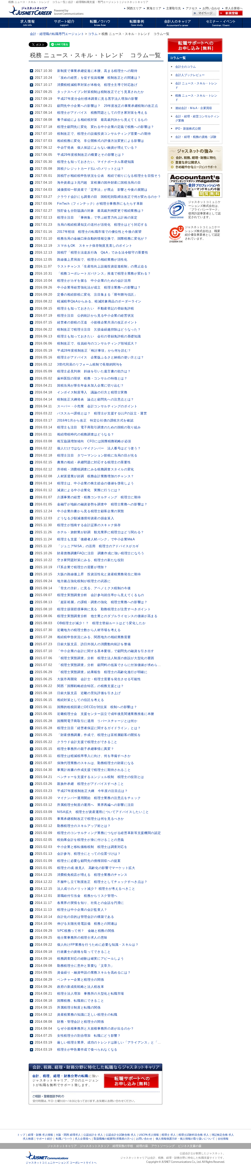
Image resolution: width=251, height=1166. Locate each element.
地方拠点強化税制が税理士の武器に (84, 581)
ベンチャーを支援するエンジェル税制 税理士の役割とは (100, 777)
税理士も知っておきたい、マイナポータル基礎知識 (95, 162)
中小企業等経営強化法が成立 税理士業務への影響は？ (99, 287)
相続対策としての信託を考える (80, 700)
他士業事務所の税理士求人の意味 (82, 937)
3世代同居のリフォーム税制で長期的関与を (90, 364)
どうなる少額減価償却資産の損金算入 (85, 518)
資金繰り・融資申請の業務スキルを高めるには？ (94, 972)
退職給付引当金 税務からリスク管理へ (87, 896)
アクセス (192, 8)
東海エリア (154, 8)
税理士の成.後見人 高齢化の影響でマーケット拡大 (96, 868)
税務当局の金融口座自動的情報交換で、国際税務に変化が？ (102, 238)
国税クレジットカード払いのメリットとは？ (90, 168)
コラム (93, 34)
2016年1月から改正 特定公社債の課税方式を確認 (95, 420)
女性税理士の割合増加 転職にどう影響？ (89, 1035)
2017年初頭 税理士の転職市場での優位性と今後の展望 (99, 231)
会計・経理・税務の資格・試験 (195, 137)
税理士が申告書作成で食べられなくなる (87, 1049)
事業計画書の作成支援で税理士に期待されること (94, 770)
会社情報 (223, 1138)
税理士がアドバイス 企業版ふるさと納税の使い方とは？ (100, 357)
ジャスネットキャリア (62, 1146)
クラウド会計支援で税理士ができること (87, 742)
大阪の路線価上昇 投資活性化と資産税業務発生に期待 (99, 574)
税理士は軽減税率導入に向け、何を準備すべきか (94, 756)
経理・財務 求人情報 (40, 1134)
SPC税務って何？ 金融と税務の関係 (85, 931)
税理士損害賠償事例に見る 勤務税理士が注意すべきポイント (104, 609)
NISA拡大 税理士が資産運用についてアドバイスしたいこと (103, 812)
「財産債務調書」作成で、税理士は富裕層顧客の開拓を (99, 735)
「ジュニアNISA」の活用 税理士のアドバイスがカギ (98, 546)
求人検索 (28, 1138)
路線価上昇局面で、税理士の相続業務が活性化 (92, 259)
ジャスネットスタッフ (94, 1146)
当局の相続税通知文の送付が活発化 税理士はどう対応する (102, 224)
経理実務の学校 (123, 1146)
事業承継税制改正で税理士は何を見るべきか (90, 819)
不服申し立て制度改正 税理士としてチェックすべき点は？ (102, 882)
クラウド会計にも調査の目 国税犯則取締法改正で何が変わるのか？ (109, 197)
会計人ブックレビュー (190, 75)
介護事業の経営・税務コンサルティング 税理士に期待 (99, 497)
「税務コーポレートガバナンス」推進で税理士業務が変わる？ (104, 273)
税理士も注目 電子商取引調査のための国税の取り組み (99, 427)
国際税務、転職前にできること (80, 1000)
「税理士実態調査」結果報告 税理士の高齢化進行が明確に (102, 672)
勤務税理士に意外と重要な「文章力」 (85, 965)
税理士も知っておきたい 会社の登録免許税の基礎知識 (99, 336)
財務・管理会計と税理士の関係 (80, 1021)
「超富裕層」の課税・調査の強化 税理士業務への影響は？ (102, 602)
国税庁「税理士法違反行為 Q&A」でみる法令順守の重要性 (102, 252)
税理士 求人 (169, 1134)
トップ (21, 1134)
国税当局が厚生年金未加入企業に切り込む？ (90, 385)
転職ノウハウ (64, 1138)
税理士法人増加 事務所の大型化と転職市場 (90, 993)
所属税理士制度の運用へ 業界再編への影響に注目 (95, 805)
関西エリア (134, 8)
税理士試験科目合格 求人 (193, 1134)
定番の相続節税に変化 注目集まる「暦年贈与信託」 (97, 294)
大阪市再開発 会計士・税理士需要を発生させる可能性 (99, 679)
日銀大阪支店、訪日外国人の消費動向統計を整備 (94, 644)
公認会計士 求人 (93, 1134)
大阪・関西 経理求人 (68, 1134)
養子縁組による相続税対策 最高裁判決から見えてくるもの (102, 120)
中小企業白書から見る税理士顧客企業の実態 (90, 511)
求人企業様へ (234, 8)
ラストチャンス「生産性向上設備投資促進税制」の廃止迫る (102, 266)
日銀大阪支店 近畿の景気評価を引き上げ (89, 693)
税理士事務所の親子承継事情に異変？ (85, 749)
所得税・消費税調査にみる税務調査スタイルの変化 (95, 469)
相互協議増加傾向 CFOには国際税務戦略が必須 (94, 441)
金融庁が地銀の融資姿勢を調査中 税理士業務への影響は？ (102, 504)
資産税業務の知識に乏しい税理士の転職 (87, 1014)
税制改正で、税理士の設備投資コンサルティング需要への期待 (104, 133)
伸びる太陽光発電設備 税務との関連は (87, 923)
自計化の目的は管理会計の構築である (85, 917)
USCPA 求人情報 (149, 1134)
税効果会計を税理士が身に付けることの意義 (90, 840)
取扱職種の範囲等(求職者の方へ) (113, 1138)
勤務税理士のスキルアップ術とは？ (84, 826)
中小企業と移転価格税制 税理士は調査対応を (92, 847)
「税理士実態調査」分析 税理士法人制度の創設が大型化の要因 (105, 658)
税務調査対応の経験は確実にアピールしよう (90, 958)
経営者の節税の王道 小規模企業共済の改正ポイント (97, 322)
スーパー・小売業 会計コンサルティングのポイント (97, 406)
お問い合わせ (211, 8)
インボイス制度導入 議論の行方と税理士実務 (92, 392)
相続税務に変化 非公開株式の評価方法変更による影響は (100, 141)
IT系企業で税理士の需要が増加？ (82, 567)
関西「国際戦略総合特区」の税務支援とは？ (90, 686)
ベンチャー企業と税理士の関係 (80, 979)
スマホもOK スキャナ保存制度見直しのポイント (94, 245)
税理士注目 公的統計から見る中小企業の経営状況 (95, 315)
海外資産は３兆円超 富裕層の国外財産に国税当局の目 (99, 182)
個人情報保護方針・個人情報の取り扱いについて (185, 1138)
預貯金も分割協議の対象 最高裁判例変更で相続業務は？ (100, 210)
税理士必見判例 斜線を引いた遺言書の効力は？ (94, 371)
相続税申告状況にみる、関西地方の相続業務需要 (94, 637)
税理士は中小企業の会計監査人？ (82, 909)
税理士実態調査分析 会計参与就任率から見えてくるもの (100, 595)
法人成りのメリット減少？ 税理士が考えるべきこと (96, 888)
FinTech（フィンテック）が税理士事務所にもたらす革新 (100, 203)
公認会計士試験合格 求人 (121, 1134)
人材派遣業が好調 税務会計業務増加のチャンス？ (95, 476)
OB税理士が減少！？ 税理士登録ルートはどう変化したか (101, 623)
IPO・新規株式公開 (188, 128)
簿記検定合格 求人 (223, 1134)
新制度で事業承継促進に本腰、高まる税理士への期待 (97, 71)
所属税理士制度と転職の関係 (78, 1007)
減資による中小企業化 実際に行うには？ (89, 490)
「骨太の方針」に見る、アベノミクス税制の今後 (94, 588)
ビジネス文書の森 (189, 1146)
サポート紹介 (44, 1138)
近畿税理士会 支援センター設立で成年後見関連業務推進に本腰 (105, 714)
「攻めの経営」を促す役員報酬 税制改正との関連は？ (99, 77)
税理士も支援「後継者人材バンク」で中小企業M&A (96, 539)
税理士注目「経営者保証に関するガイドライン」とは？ (99, 728)
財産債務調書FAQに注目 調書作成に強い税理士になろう (100, 553)
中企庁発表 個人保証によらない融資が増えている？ (97, 147)
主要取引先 (173, 8)
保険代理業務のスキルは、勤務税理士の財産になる (95, 763)
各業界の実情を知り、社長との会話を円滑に (90, 903)
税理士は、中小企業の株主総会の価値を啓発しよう (95, 483)
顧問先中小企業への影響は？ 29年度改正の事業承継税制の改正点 (107, 106)
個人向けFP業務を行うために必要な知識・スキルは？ (97, 944)
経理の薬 (142, 1146)
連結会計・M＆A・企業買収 (193, 108)
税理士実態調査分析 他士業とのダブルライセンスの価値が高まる (107, 616)
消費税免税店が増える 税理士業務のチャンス (92, 875)
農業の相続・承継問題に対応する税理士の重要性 (94, 462)
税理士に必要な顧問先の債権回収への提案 (89, 861)
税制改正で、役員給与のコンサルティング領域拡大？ (97, 343)
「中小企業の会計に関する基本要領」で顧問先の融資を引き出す (105, 651)
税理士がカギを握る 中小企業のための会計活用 (94, 280)
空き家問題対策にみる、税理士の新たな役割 (90, 560)
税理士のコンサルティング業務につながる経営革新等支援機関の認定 (109, 833)
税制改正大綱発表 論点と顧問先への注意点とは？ (95, 399)
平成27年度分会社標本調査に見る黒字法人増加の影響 (97, 98)
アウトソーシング (163, 1146)
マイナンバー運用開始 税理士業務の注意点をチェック (99, 798)
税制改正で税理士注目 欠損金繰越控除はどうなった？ (99, 329)
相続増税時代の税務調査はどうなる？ (85, 434)
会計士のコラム (185, 66)
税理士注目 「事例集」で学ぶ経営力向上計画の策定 (97, 217)
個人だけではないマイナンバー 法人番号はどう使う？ (99, 448)
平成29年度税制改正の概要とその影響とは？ (91, 154)
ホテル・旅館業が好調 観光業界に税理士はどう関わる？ (100, 532)
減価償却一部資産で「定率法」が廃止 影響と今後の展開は (102, 189)
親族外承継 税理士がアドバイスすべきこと (90, 784)
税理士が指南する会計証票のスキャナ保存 (89, 525)
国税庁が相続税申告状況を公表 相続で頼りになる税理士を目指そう (109, 176)
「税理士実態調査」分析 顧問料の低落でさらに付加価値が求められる (110, 665)
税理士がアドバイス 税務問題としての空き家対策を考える (102, 112)
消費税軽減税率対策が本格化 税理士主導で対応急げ (97, 85)
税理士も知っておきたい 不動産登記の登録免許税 (95, 308)
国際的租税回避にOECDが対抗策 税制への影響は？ (97, 707)
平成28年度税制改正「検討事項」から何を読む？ (94, 350)
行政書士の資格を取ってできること (84, 952)
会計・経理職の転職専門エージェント (57, 34)
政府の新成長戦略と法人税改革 (80, 986)
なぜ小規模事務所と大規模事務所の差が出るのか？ (95, 1028)
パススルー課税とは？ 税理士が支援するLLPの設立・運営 (102, 413)
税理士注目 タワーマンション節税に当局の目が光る (97, 455)
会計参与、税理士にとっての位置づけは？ (89, 853)
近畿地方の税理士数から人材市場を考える (89, 630)
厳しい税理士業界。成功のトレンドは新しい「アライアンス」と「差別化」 (114, 1042)
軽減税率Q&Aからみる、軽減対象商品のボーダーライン (99, 301)
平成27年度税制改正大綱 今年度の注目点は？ (92, 791)
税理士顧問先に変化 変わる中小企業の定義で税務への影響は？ (105, 127)
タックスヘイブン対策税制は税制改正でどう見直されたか (100, 92)
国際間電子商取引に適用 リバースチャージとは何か (97, 721)
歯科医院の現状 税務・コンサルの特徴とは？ (92, 378)
